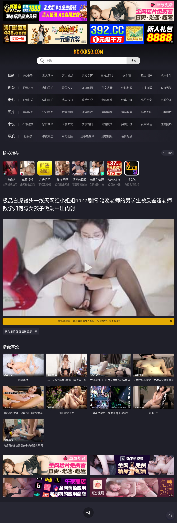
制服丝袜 (107, 100)
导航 (11, 136)
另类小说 (126, 124)
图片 (11, 112)
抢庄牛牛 (166, 76)
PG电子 (28, 76)
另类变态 (166, 100)
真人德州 (47, 76)
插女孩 (28, 136)
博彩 (11, 75)
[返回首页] (170, 515)
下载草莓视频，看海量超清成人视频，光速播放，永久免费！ (88, 321)
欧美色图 (67, 112)
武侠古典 (87, 124)
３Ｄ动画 (87, 88)
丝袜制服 (126, 88)
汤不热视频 (87, 136)
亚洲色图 (47, 112)
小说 (11, 124)
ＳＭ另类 (166, 88)
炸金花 (127, 76)
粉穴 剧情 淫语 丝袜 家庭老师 (21, 331)
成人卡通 (67, 100)
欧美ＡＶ (67, 88)
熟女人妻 (107, 88)
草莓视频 (67, 136)
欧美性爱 (87, 100)
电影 (11, 99)
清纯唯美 (126, 112)
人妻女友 (67, 124)
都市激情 (28, 124)
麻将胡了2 (107, 76)
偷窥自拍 (28, 112)
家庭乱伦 (47, 124)
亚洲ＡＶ (28, 88)
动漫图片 (87, 112)
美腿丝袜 (107, 112)
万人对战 (67, 76)
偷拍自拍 (47, 100)
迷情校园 (107, 124)
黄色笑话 (146, 124)
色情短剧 (126, 136)
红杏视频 (107, 136)
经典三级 (126, 100)
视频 (11, 87)
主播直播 (146, 88)
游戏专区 (87, 76)
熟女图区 (146, 112)
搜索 (133, 61)
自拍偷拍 (47, 88)
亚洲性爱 (28, 100)
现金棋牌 (146, 76)
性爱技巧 (166, 124)
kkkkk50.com (88, 51)
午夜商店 (47, 136)
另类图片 (166, 112)
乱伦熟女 (146, 100)
